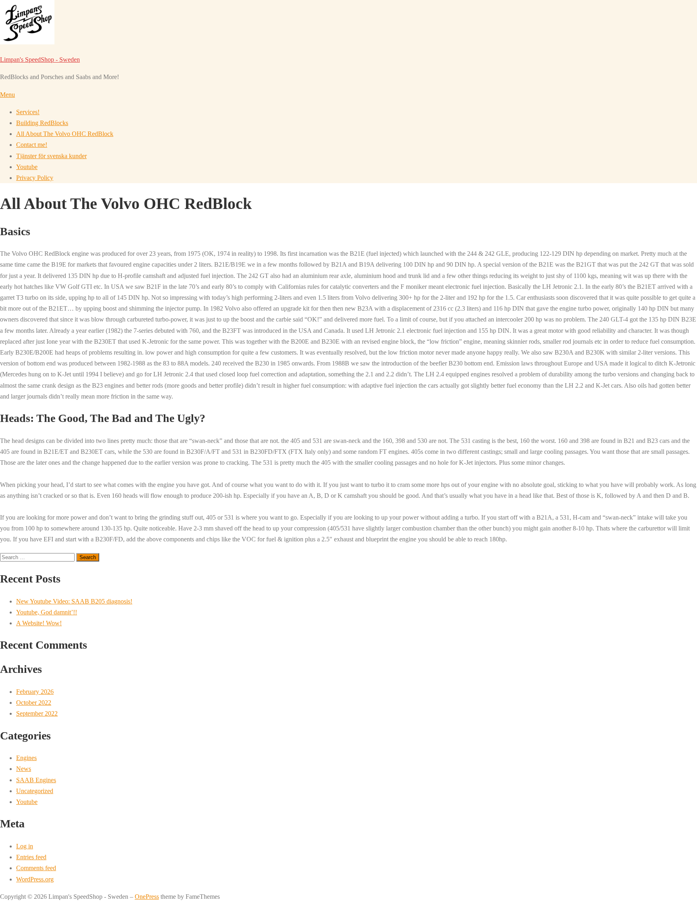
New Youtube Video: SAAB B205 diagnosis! (74, 601)
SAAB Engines (36, 780)
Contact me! (31, 144)
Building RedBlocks (42, 122)
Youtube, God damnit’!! (46, 612)
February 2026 (35, 691)
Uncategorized (34, 790)
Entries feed (31, 857)
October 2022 (33, 702)
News (23, 768)
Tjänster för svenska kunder (51, 155)
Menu (7, 94)
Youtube (27, 166)
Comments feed (36, 867)
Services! (28, 112)
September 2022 (37, 713)
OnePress (147, 896)
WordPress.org (35, 879)
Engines (26, 757)
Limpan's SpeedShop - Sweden (40, 59)
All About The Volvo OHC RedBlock (64, 133)
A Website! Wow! (39, 623)
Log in (24, 846)
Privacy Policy (34, 177)
